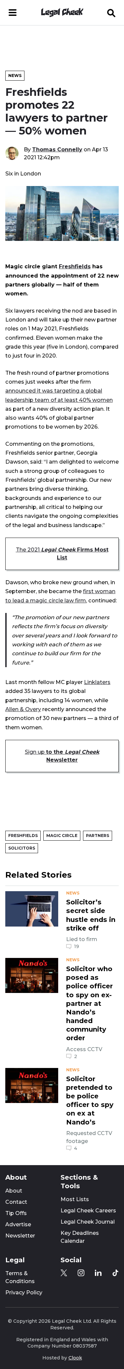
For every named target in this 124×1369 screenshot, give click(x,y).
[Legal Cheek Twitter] (64, 1273)
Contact (16, 1202)
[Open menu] (12, 12)
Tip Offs (16, 1213)
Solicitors (21, 848)
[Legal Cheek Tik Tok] (115, 1273)
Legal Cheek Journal (88, 1222)
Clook (75, 1358)
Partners (97, 835)
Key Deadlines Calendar (80, 1237)
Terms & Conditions (20, 1277)
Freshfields (75, 266)
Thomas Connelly (57, 149)
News (14, 75)
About (13, 1191)
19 (76, 946)
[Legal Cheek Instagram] (81, 1273)
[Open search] (111, 12)
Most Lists (75, 1199)
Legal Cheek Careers (88, 1210)
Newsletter (20, 1236)
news (72, 893)
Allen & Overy (23, 709)
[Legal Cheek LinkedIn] (98, 1273)
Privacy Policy (23, 1292)
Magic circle (61, 835)
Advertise (18, 1224)
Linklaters (97, 682)
